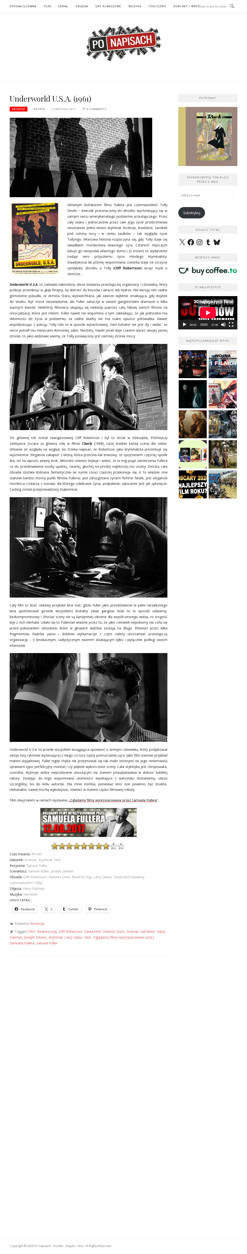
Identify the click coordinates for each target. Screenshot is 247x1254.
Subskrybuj (191, 212)
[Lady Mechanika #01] (222, 424)
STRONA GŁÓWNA (23, 6)
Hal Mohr (147, 931)
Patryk (39, 109)
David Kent (92, 931)
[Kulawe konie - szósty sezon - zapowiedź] (192, 394)
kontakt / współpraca (192, 6)
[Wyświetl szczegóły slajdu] (207, 136)
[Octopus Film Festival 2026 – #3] (192, 454)
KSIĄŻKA (82, 6)
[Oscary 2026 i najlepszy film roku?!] (192, 484)
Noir (87, 937)
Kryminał (55, 937)
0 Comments (96, 109)
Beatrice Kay (47, 931)
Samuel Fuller (46, 943)
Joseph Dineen (35, 937)
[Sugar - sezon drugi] (192, 364)
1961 (31, 931)
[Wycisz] (223, 324)
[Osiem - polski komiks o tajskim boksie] (222, 394)
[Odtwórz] (184, 324)
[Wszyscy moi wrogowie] (222, 454)
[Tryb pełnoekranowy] (231, 324)
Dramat (132, 931)
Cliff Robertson (70, 931)
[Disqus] (88, 1031)
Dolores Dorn (113, 931)
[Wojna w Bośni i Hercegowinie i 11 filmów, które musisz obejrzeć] (222, 364)
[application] (207, 312)
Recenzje (18, 109)
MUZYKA (135, 6)
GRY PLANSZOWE (108, 6)
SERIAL (63, 6)
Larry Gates (73, 937)
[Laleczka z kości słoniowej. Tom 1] (222, 484)
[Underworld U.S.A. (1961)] (81, 157)
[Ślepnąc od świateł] (192, 424)
